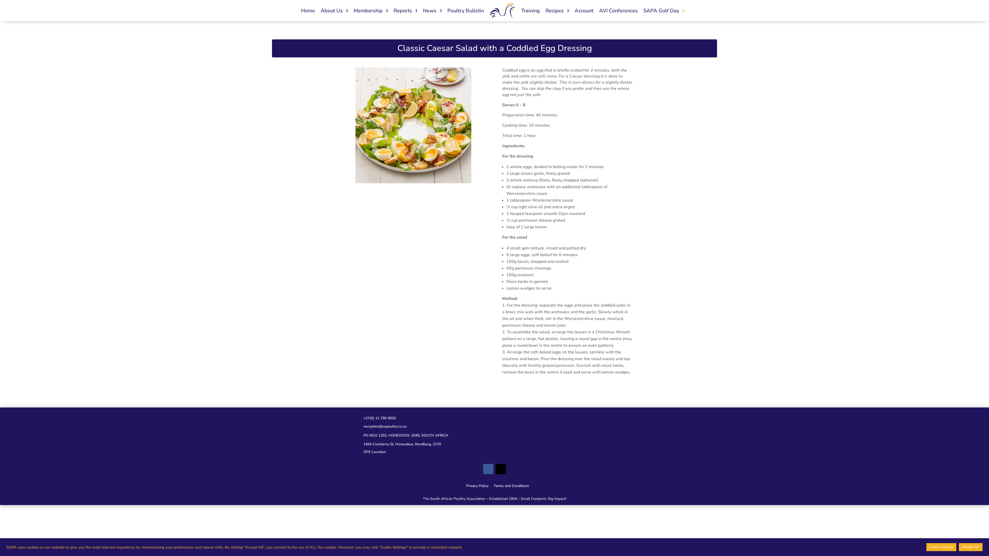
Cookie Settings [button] (941, 547)
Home (308, 10)
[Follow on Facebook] (488, 469)
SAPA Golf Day (661, 10)
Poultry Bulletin (465, 10)
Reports (403, 10)
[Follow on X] (501, 469)
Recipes (554, 10)
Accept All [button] (970, 546)
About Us (332, 10)
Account (584, 10)
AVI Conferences (618, 10)
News (430, 10)
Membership (368, 10)
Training (530, 10)
